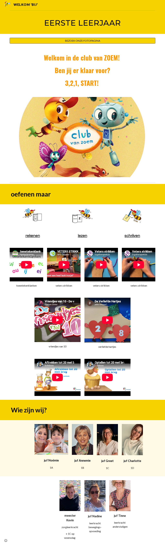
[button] (6, 540)
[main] (82, 23)
